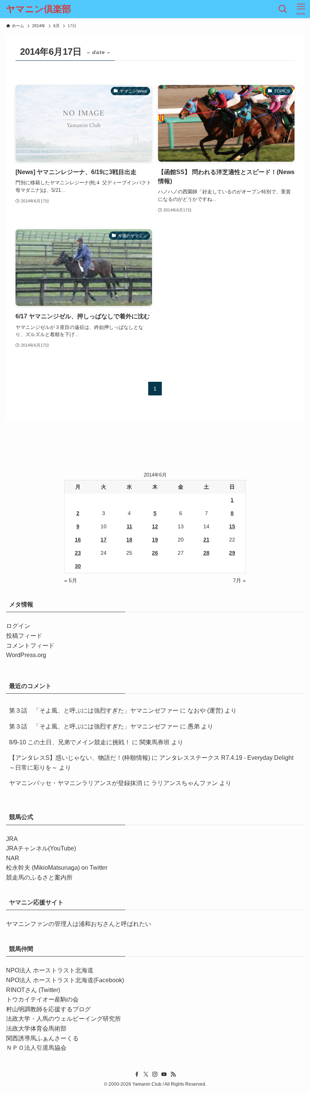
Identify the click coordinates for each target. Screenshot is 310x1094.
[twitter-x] (146, 1074)
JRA (12, 839)
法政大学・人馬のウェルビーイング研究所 (63, 1018)
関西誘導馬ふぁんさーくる (42, 1038)
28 (206, 553)
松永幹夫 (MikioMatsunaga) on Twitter (56, 867)
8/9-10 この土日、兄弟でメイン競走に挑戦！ (69, 742)
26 (155, 553)
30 (78, 566)
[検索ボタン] (283, 9)
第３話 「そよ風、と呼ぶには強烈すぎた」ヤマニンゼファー (93, 710)
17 (104, 540)
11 (129, 526)
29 (232, 553)
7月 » (239, 580)
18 (129, 540)
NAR (12, 858)
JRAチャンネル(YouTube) (41, 848)
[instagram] (155, 1074)
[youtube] (164, 1074)
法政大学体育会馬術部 (36, 1028)
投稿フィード (24, 636)
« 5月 (70, 580)
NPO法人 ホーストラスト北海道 (49, 970)
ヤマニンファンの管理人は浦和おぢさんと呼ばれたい (78, 924)
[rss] (173, 1074)
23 (78, 553)
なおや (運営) (205, 710)
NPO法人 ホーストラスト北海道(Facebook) (65, 980)
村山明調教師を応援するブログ (48, 1009)
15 (232, 526)
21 (206, 540)
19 (155, 540)
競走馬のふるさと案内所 (39, 877)
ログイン (18, 626)
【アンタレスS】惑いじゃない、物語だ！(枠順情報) (79, 758)
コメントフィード (30, 645)
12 (155, 526)
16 (78, 540)
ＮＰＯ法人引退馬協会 (36, 1048)
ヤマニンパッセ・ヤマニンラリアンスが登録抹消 (75, 783)
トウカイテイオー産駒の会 (42, 999)
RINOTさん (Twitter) (33, 990)
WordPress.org (26, 655)
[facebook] (136, 1074)
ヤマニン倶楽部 (38, 9)
